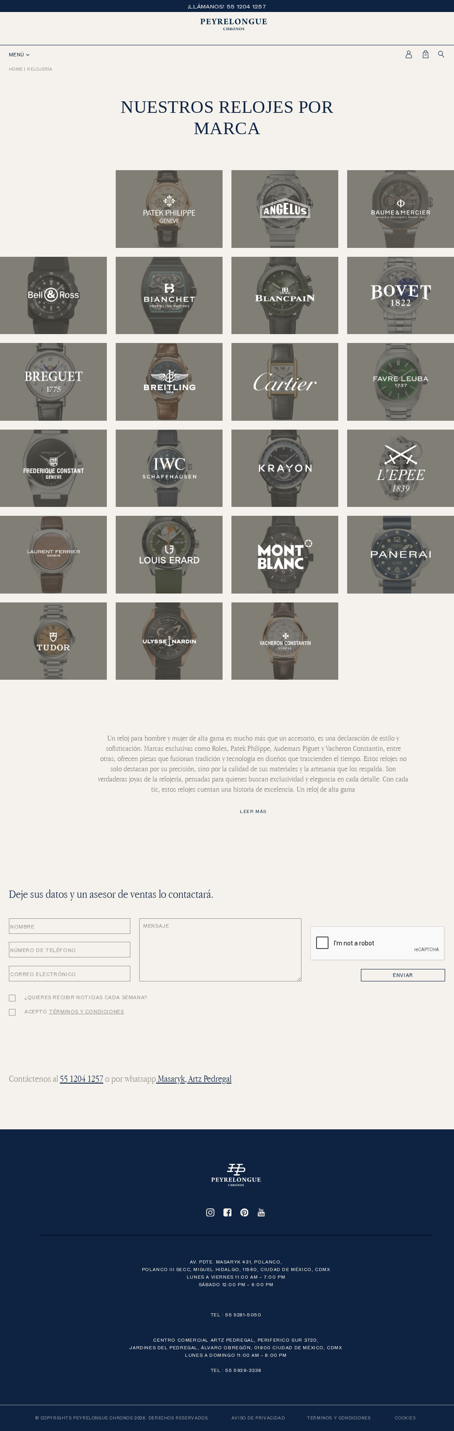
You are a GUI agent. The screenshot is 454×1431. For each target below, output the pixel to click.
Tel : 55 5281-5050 (236, 1314)
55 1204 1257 (81, 1078)
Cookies (405, 1417)
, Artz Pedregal (208, 1078)
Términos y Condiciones (338, 1417)
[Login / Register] (406, 54)
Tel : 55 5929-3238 (236, 1370)
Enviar (403, 975)
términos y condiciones (86, 1011)
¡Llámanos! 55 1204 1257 (227, 6)
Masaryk (170, 1078)
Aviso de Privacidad (258, 1417)
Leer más (253, 811)
